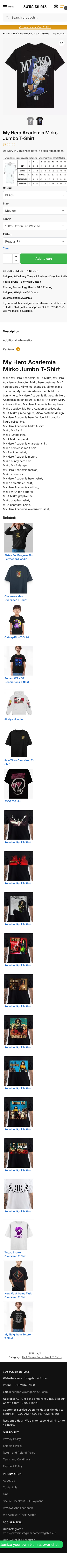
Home (6, 33)
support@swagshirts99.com (30, 1391)
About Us (9, 1480)
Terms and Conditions (17, 1459)
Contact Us (10, 1487)
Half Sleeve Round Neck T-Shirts (31, 33)
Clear (6, 248)
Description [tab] (11, 331)
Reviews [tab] (11, 349)
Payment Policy (13, 1466)
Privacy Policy (12, 1439)
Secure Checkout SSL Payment (23, 1501)
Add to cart (43, 259)
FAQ (5, 1494)
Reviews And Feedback (18, 1507)
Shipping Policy (13, 1445)
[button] (62, 7)
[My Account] (56, 6)
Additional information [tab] (18, 340)
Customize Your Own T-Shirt (35, 27)
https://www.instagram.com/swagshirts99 (29, 1533)
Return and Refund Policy (19, 1452)
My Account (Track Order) (20, 1514)
